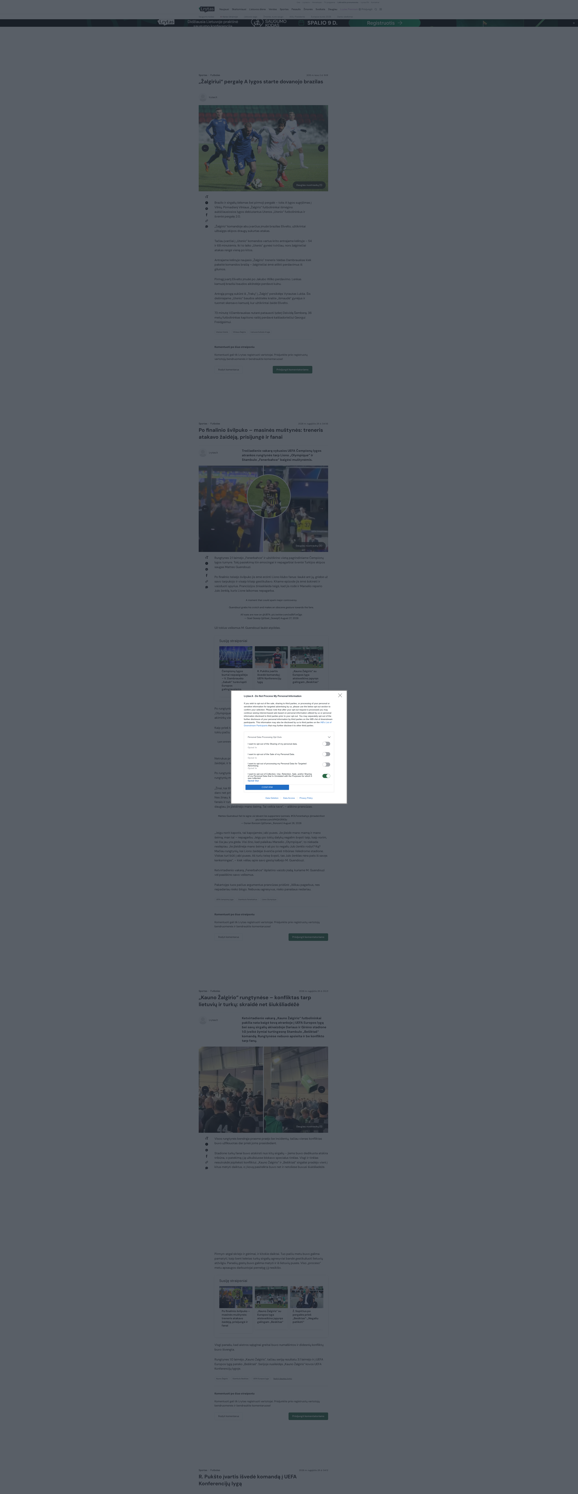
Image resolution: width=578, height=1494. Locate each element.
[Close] (341, 696)
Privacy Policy (306, 798)
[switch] (326, 744)
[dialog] (289, 747)
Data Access (289, 798)
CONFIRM (267, 787)
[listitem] (289, 737)
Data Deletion (272, 798)
